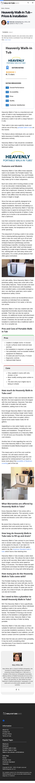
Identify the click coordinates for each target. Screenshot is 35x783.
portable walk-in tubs (25, 127)
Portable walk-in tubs (9, 748)
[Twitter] (18, 690)
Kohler (5, 758)
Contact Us (6, 732)
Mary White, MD (26, 22)
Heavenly (5, 764)
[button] (28, 3)
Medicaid (5, 746)
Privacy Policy (7, 734)
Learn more (8, 39)
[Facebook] (16, 690)
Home (2, 8)
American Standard (9, 762)
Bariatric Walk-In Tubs (9, 750)
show (10, 32)
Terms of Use (7, 736)
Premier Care (7, 760)
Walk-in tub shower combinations (13, 752)
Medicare (5, 744)
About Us (5, 730)
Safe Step (6, 756)
